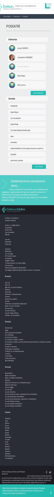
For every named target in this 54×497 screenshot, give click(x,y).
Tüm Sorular (39, 167)
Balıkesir (8, 454)
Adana (7, 430)
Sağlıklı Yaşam (9, 261)
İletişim (7, 235)
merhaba (14, 142)
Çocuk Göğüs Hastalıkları (13, 406)
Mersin (7, 435)
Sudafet (13, 154)
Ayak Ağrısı (15, 112)
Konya (7, 433)
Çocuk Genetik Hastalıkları (13, 404)
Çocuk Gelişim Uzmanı (12, 401)
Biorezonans (9, 308)
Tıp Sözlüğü (9, 254)
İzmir (6, 421)
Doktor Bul (8, 230)
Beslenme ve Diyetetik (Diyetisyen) (16, 304)
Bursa (7, 426)
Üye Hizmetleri (9, 232)
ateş (12, 136)
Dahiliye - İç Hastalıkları (12, 315)
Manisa (7, 447)
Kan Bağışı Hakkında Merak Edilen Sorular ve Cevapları (22, 270)
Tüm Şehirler (9, 458)
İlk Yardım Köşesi (10, 256)
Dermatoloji (8, 328)
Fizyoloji (7, 354)
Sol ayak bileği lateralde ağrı (20, 130)
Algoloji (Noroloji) (11, 385)
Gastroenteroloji (10, 358)
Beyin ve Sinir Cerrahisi (12, 306)
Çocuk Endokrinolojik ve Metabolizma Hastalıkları (21, 394)
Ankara (7, 423)
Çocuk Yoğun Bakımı (11, 313)
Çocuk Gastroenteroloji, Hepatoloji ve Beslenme (20, 399)
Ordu (6, 442)
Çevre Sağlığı (9, 387)
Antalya (7, 428)
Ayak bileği (14, 124)
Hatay (7, 444)
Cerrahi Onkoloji (10, 311)
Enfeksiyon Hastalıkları (12, 349)
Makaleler (8, 242)
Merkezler (8, 251)
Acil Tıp (7, 283)
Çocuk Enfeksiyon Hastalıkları (14, 397)
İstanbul (7, 418)
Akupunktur (9, 373)
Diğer (6, 330)
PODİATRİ (14, 106)
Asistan (7, 297)
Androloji (8, 292)
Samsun (7, 451)
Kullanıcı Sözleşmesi (11, 218)
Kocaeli (7, 439)
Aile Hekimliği (9, 361)
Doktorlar (8, 244)
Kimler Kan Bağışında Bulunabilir (15, 268)
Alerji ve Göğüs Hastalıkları (13, 378)
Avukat (7, 301)
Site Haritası (9, 265)
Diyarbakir (8, 437)
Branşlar (8, 276)
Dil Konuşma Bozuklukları (13, 333)
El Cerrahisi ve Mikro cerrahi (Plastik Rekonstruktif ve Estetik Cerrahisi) (28, 342)
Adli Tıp (7, 285)
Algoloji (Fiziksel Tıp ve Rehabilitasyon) (18, 383)
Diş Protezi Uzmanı (11, 337)
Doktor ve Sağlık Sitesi (12, 225)
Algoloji (7, 380)
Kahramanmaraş (10, 456)
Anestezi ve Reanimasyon (13, 294)
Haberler (8, 249)
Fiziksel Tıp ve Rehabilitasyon (14, 351)
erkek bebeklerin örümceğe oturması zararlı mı (27, 148)
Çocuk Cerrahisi (10, 392)
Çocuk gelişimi (16, 118)
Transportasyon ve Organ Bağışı (15, 263)
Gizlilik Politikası (10, 220)
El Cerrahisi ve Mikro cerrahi (14, 340)
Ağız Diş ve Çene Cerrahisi (13, 287)
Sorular (7, 239)
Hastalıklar (8, 228)
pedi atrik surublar (17, 160)
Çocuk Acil (8, 389)
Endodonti (8, 344)
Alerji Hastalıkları (10, 376)
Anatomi (7, 290)
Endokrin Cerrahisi (11, 347)
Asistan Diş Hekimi (11, 299)
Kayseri (7, 449)
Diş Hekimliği (9, 335)
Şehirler (7, 412)
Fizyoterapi (8, 356)
